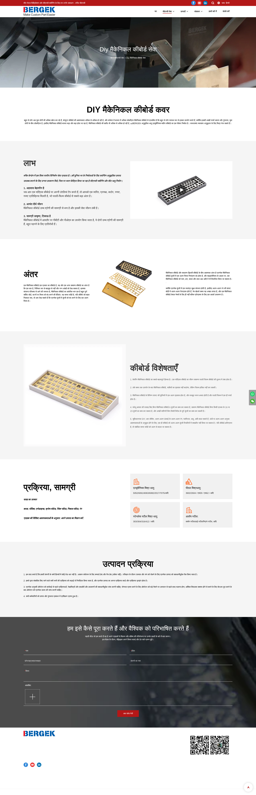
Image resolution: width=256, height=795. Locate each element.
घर (156, 11)
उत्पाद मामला (83, 761)
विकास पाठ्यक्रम (85, 784)
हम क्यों (81, 772)
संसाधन (197, 11)
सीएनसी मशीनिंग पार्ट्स (88, 768)
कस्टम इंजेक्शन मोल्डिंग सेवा (90, 757)
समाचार (82, 776)
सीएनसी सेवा (167, 11)
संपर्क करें (226, 11)
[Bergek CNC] (252, 394)
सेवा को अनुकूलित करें (87, 737)
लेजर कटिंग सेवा (86, 753)
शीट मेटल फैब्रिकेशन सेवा (89, 745)
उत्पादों (183, 11)
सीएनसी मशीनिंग (97, 181)
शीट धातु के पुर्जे (86, 764)
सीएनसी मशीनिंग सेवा (88, 741)
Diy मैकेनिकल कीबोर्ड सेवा (136, 58)
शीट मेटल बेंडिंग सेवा (87, 749)
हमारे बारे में (213, 11)
